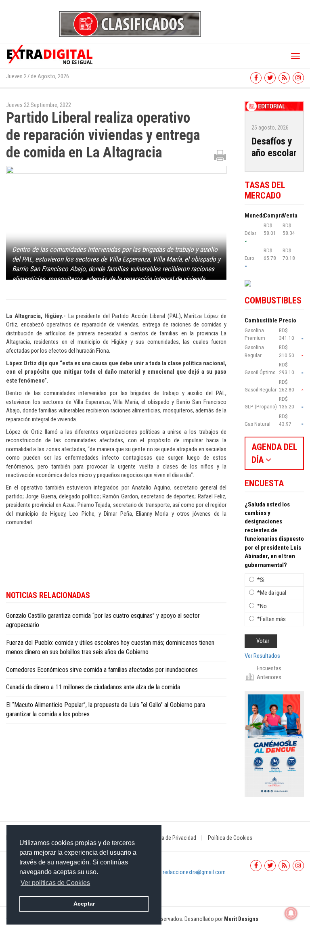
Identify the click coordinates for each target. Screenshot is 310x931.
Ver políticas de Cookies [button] (55, 882)
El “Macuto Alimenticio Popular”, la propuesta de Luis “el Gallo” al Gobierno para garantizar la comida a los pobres (105, 709)
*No (262, 606)
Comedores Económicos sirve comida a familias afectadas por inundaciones (102, 670)
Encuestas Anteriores (269, 672)
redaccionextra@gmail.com (194, 872)
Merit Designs (241, 919)
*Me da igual (271, 592)
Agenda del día (274, 453)
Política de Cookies (230, 838)
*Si (260, 580)
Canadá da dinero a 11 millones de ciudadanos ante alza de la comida (93, 687)
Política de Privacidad (171, 838)
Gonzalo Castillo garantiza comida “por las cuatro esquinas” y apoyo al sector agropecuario (103, 620)
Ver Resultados (262, 655)
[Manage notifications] (291, 913)
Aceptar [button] (84, 903)
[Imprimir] (220, 155)
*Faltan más (271, 619)
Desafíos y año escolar (274, 147)
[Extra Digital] (50, 54)
